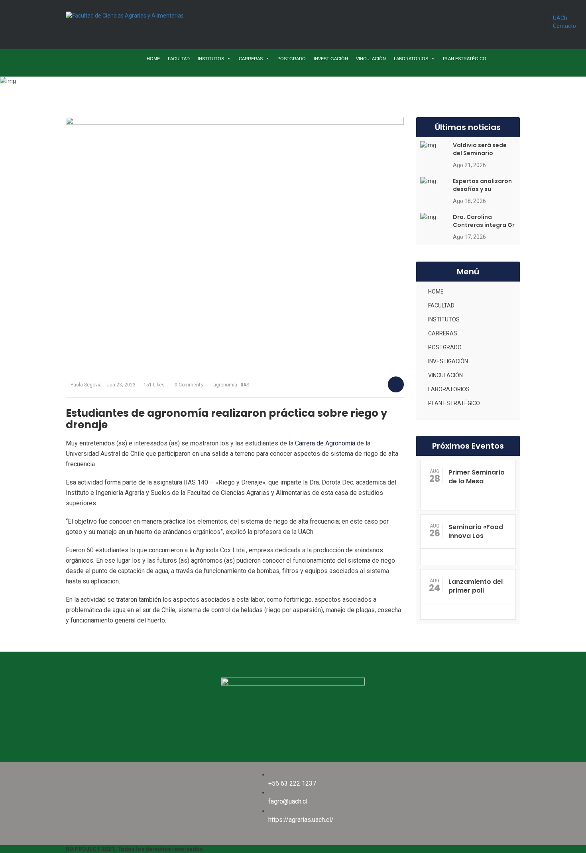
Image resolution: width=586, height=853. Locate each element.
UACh (560, 18)
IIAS (245, 385)
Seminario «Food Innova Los (475, 531)
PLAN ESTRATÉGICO (464, 58)
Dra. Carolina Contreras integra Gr (484, 221)
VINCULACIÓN (371, 58)
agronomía (225, 385)
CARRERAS (251, 58)
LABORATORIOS (411, 58)
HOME (153, 58)
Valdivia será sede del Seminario (480, 149)
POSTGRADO (291, 58)
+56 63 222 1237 (292, 783)
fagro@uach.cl (287, 801)
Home (187, 87)
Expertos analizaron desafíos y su (482, 185)
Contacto (564, 26)
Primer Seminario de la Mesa (476, 477)
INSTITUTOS (211, 58)
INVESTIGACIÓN (331, 58)
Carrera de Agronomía (325, 443)
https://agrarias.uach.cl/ (301, 819)
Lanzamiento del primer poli (475, 586)
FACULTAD (179, 58)
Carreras (217, 87)
